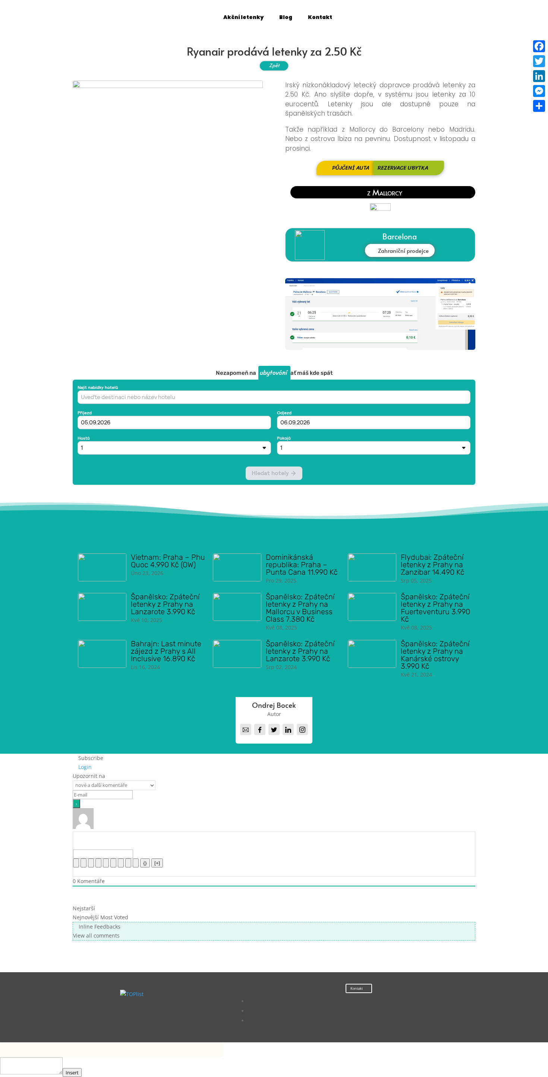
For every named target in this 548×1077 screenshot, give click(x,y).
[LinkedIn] (539, 76)
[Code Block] (128, 862)
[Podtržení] (91, 862)
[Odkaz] (136, 862)
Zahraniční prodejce (403, 250)
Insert (72, 1072)
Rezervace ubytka (403, 168)
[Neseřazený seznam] (113, 862)
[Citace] (121, 862)
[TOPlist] (132, 994)
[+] (157, 863)
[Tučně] (76, 862)
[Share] (539, 105)
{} (145, 863)
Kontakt (356, 988)
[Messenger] (539, 91)
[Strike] (98, 862)
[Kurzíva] (83, 862)
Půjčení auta (350, 168)
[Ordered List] (106, 862)
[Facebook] (539, 46)
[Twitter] (539, 61)
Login (84, 766)
